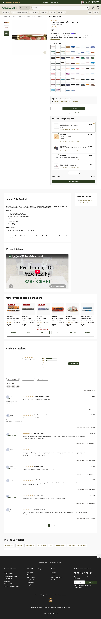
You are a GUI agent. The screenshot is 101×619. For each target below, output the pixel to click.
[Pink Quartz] (82, 68)
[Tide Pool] (82, 84)
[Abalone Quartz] (62, 47)
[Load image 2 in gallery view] (6, 28)
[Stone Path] (62, 84)
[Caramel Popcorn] (57, 52)
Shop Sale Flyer (31, 579)
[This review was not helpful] (93, 409)
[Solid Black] (82, 79)
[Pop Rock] (52, 74)
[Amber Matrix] (67, 47)
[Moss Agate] (57, 68)
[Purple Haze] (62, 74)
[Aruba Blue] (72, 47)
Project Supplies (13, 16)
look (18, 386)
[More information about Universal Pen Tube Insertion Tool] (58, 155)
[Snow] (77, 79)
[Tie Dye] (87, 84)
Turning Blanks (42, 545)
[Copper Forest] (52, 57)
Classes (96, 12)
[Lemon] (77, 63)
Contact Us (7, 581)
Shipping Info (68, 99)
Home (5, 16)
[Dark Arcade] (62, 57)
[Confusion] (92, 52)
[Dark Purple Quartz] (67, 57)
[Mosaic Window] (52, 68)
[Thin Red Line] (77, 84)
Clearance (19, 545)
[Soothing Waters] (52, 84)
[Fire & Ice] (52, 47)
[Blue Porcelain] (92, 47)
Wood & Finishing (60, 545)
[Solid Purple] (92, 79)
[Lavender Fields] (72, 63)
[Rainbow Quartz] (87, 74)
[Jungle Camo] (62, 63)
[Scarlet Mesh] (57, 79)
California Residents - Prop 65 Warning (85, 201)
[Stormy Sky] (67, 84)
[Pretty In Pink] (57, 74)
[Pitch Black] (87, 68)
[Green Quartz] (52, 63)
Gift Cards (30, 572)
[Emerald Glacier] (82, 57)
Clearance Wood (30, 545)
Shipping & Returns (9, 583)
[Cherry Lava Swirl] (67, 52)
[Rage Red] (82, 74)
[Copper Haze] (57, 57)
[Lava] (67, 63)
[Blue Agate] (82, 47)
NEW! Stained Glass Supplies (50, 2)
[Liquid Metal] (82, 63)
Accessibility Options (55, 607)
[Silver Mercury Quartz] (67, 79)
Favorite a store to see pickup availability (66, 101)
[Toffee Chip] (92, 84)
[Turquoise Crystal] (52, 90)
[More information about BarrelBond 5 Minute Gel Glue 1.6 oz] (58, 163)
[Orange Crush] (67, 68)
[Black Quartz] (77, 47)
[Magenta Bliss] (87, 63)
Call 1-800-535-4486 (90, 2)
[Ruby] (52, 79)
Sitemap (68, 607)
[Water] (67, 90)
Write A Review (74, 363)
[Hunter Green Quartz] (57, 63)
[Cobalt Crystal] (87, 52)
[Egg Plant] (77, 57)
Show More (74, 173)
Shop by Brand (31, 585)
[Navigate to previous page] (46, 525)
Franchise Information (56, 577)
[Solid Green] (87, 79)
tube (13, 386)
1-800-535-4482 (8, 573)
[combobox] (28, 379)
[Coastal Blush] (72, 52)
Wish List (29, 574)
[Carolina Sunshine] (62, 52)
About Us (53, 572)
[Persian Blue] (72, 68)
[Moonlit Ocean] (92, 63)
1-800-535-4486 (8, 578)
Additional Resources (84, 197)
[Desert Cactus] (72, 57)
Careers (53, 574)
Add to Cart (72, 332)
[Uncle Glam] (57, 90)
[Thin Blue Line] (72, 84)
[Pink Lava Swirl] (77, 68)
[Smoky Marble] (72, 79)
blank (8, 386)
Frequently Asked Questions (11, 586)
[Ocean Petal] (72, 90)
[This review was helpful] (90, 409)
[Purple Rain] (77, 74)
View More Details (55, 39)
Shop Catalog (30, 582)
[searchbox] (11, 379)
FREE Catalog (31, 577)
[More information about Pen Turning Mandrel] (58, 134)
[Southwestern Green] (57, 84)
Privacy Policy (78, 587)
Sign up (91, 582)
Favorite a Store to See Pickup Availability (69, 129)
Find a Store (54, 579)
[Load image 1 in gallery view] (6, 22)
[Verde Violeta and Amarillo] (62, 90)
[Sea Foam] (62, 79)
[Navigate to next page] (55, 525)
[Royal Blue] (92, 74)
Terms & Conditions (44, 607)
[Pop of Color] (92, 68)
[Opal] (62, 68)
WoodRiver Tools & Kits (11, 549)
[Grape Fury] (87, 57)
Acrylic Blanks (40, 16)
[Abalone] (57, 47)
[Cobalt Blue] (82, 52)
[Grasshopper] (92, 57)
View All (13, 332)
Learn (89, 12)
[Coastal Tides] (77, 52)
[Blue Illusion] (87, 47)
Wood (50, 545)
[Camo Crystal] (52, 52)
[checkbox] (73, 127)
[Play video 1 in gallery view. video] (6, 33)
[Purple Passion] (67, 74)
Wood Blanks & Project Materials (27, 16)
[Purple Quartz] (72, 74)
